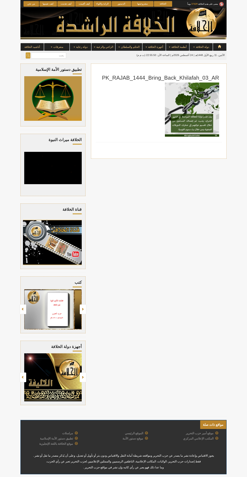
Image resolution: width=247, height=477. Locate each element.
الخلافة (163, 3)
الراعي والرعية (104, 46)
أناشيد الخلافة (32, 46)
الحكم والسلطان (130, 46)
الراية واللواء (102, 3)
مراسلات (67, 433)
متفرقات (58, 46)
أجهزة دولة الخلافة (66, 346)
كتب (78, 282)
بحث (28, 55)
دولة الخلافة (202, 46)
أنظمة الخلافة (179, 46)
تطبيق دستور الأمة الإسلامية (56, 438)
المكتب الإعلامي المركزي (198, 438)
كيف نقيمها (48, 3)
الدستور (121, 3)
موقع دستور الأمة (133, 438)
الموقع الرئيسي (134, 433)
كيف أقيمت (84, 3)
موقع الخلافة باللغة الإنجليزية (56, 443)
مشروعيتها (142, 3)
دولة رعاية (81, 46)
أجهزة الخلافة (155, 46)
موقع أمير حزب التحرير (200, 433)
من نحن (31, 3)
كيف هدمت (66, 3)
